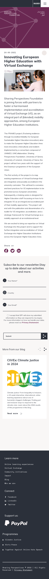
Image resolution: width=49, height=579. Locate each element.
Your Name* (12, 281)
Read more (12, 413)
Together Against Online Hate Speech (24, 549)
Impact (8, 475)
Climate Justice (13, 539)
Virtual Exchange (13, 468)
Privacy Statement (30, 322)
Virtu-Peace (11, 544)
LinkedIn (12, 500)
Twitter (11, 504)
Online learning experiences (19, 464)
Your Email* (12, 305)
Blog (7, 479)
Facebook (12, 497)
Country (11, 293)
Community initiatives (16, 472)
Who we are (10, 483)
